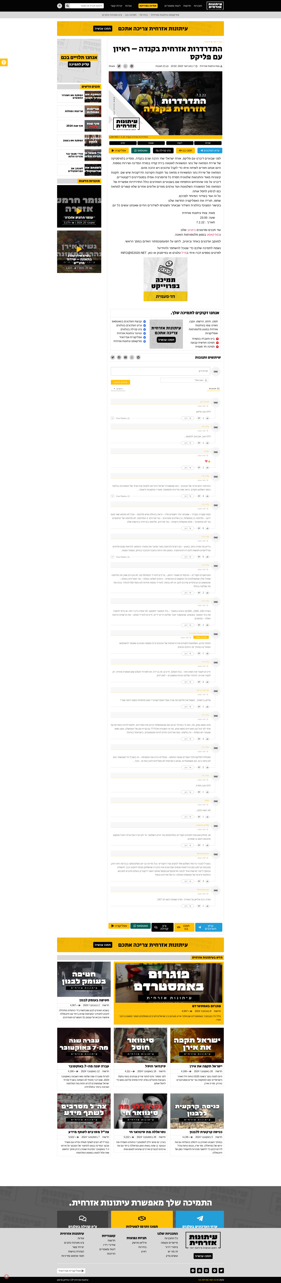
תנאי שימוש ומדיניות (72, 1255)
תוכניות (198, 5)
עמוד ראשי (217, 42)
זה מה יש (173, 1251)
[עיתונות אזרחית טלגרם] (193, 1270)
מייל (184, 252)
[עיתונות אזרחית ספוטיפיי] (214, 1270)
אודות (128, 5)
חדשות (187, 5)
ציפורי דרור (171, 1247)
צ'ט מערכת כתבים (112, 14)
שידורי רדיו (109, 1244)
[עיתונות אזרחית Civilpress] (203, 1240)
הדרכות (111, 1253)
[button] (4, 62)
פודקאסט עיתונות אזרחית (165, 14)
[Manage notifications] (6, 1276)
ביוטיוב (191, 230)
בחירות (144, 14)
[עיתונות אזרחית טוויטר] (221, 1270)
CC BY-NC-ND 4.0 (207, 1280)
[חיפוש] (67, 5)
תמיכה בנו (130, 14)
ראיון (144, 1251)
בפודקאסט (213, 234)
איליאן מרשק (139, 1242)
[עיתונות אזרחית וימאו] (206, 1270)
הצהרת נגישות (76, 1251)
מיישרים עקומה (169, 1242)
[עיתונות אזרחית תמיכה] (199, 1270)
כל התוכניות (171, 1238)
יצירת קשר (116, 5)
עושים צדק (172, 1255)
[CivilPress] (215, 5)
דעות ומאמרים (172, 5)
